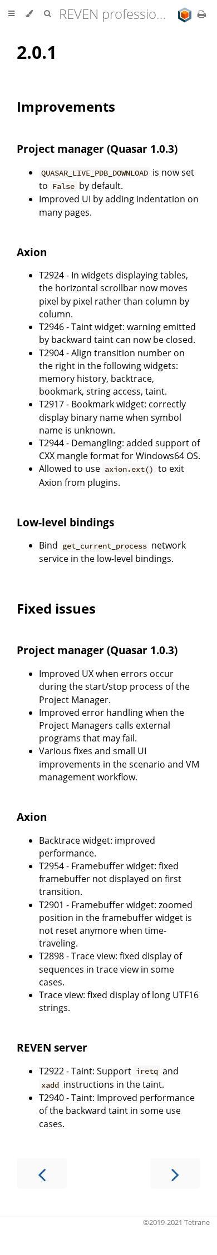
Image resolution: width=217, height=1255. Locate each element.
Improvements (66, 106)
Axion (32, 252)
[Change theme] (29, 14)
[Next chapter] (175, 1173)
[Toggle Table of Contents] (11, 14)
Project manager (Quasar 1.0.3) (97, 149)
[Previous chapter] (42, 1173)
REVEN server (52, 1047)
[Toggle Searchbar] (47, 14)
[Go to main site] (186, 14)
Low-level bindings (65, 522)
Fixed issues (56, 608)
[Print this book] (202, 14)
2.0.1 (37, 52)
